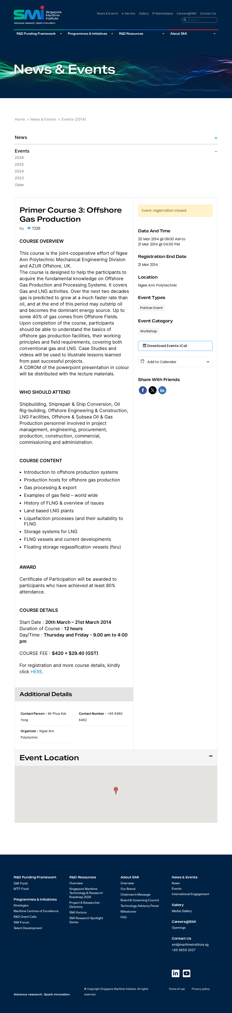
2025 (19, 164)
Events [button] (22, 151)
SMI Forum (21, 922)
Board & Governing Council (140, 900)
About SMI (178, 34)
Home (20, 119)
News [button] (21, 137)
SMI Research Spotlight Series (86, 920)
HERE (36, 671)
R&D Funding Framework (36, 34)
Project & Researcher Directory (84, 905)
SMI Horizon (78, 912)
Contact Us (208, 13)
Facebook (143, 390)
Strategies (21, 905)
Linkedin (162, 390)
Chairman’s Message (135, 894)
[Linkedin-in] (175, 973)
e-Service (128, 13)
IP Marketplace (162, 13)
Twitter (153, 390)
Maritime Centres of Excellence (36, 911)
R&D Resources (131, 34)
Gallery (144, 13)
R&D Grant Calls (25, 916)
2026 (19, 157)
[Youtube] (187, 973)
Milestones (128, 911)
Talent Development (28, 928)
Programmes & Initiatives (87, 34)
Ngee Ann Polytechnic (157, 285)
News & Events (107, 13)
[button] (116, 790)
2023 (19, 178)
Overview (76, 883)
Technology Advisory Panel (140, 906)
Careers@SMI (186, 13)
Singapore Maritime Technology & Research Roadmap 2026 (86, 893)
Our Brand (128, 889)
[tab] (116, 137)
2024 (19, 171)
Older (19, 184)
